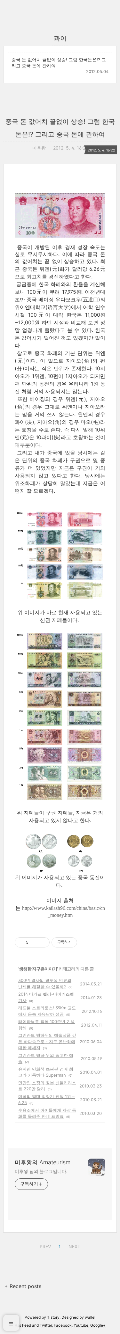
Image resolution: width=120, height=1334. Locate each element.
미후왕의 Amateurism (42, 1162)
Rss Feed (23, 1325)
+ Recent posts (22, 1286)
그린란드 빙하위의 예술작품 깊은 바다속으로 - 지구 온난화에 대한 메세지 (47, 1041)
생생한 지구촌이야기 (38, 968)
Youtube (81, 1325)
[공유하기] (34, 942)
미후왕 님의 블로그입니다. (41, 1171)
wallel (90, 1317)
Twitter (46, 1325)
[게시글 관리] (42, 942)
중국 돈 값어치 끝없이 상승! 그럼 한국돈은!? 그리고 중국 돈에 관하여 (59, 62)
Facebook (63, 1325)
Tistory (53, 1317)
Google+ (98, 1325)
